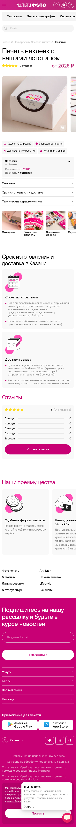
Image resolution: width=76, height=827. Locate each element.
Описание (8, 183)
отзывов (26, 65)
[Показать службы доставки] (69, 161)
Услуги (6, 672)
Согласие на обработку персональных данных (38, 761)
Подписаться (38, 654)
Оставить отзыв (38, 449)
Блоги (6, 681)
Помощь (8, 699)
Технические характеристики (22, 201)
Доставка (11, 162)
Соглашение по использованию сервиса (38, 756)
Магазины (8, 577)
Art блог (45, 570)
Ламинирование (13, 583)
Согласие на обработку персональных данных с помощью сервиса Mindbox (34, 778)
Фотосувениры (12, 590)
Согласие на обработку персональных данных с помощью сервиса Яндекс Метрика (34, 769)
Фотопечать (10, 570)
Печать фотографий (41, 16)
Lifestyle (45, 583)
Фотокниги (14, 16)
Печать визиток (50, 577)
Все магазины (12, 690)
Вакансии (46, 590)
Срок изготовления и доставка (22, 192)
